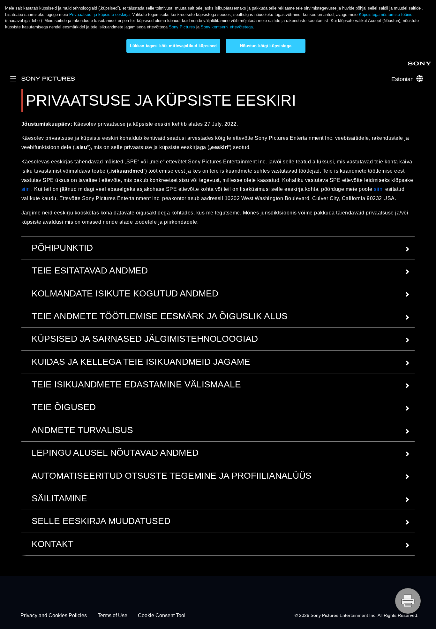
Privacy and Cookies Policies (53, 615)
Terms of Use (112, 615)
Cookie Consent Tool (161, 615)
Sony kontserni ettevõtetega (227, 27)
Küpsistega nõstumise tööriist (386, 14)
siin (25, 189)
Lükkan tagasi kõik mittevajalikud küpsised (173, 45)
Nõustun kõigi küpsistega (265, 45)
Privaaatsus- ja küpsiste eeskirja (99, 14)
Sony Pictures (182, 27)
